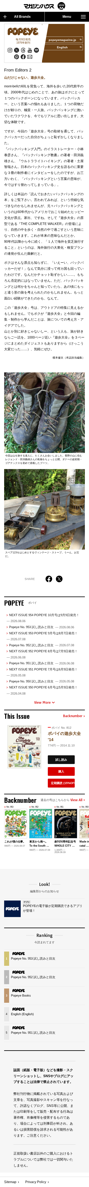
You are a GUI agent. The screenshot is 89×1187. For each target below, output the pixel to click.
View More (42, 702)
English (62, 47)
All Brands (22, 16)
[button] (81, 828)
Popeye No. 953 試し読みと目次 (41, 627)
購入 (61, 771)
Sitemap (10, 1182)
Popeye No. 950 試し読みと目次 (41, 681)
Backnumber (72, 716)
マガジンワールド (44, 6)
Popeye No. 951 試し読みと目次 (41, 663)
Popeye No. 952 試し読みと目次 (41, 645)
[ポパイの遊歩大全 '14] (24, 747)
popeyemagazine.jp (62, 40)
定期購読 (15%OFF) (63, 783)
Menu (67, 16)
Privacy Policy (35, 1182)
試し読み (61, 759)
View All (76, 800)
